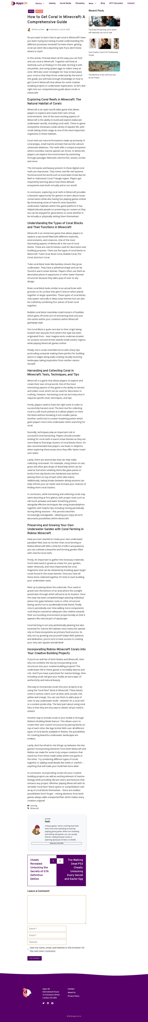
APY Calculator (116, 3)
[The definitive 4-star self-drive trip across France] (104, 69)
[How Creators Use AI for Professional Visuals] (104, 47)
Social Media (65, 3)
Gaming (52, 3)
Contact (131, 3)
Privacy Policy (73, 996)
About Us (72, 992)
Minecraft (39, 11)
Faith (42, 30)
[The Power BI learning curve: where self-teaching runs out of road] (104, 24)
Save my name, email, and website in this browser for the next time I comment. (57, 949)
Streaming (79, 3)
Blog (103, 3)
